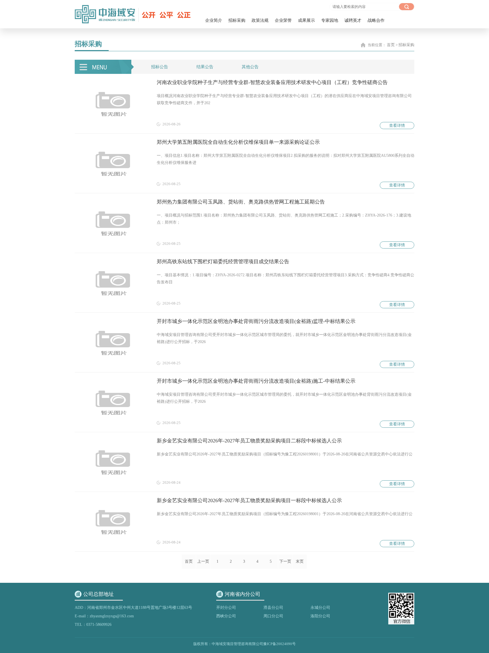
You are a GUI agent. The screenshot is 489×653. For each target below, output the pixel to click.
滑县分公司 (273, 607)
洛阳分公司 (320, 616)
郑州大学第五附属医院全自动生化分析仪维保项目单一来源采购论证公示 (238, 142)
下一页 (285, 561)
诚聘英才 (352, 20)
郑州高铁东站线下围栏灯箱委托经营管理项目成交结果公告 (223, 261)
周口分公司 (273, 616)
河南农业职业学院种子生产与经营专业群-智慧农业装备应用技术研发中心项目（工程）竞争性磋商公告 (272, 82)
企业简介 (213, 20)
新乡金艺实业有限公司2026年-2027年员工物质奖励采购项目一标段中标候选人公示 (249, 500)
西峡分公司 (226, 616)
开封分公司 (226, 607)
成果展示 (306, 20)
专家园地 (329, 20)
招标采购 (236, 20)
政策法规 (260, 20)
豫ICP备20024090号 (279, 644)
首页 (391, 45)
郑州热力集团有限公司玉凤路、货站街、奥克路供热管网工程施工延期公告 (241, 202)
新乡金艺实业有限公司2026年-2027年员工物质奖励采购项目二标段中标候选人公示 (249, 441)
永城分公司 (320, 607)
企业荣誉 (283, 20)
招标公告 (159, 67)
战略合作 (376, 20)
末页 (300, 561)
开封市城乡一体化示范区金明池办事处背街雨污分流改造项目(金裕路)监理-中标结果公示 (256, 321)
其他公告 (250, 67)
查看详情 (397, 125)
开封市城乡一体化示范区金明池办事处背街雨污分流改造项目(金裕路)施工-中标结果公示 (256, 381)
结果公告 (204, 67)
